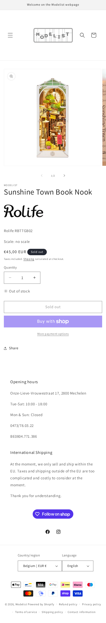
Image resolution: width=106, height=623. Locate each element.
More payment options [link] (53, 334)
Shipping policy (52, 612)
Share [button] (14, 348)
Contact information (81, 612)
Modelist (21, 604)
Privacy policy (91, 604)
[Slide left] (41, 175)
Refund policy (68, 604)
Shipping (28, 259)
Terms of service (26, 612)
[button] (10, 35)
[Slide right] (64, 175)
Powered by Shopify (41, 604)
